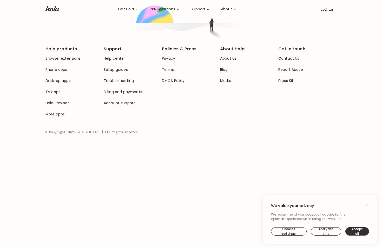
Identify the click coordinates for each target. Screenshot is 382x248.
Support (198, 9)
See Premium (221, 112)
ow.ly (223, 92)
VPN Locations (162, 9)
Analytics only (326, 231)
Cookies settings (289, 231)
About (226, 9)
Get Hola (126, 9)
